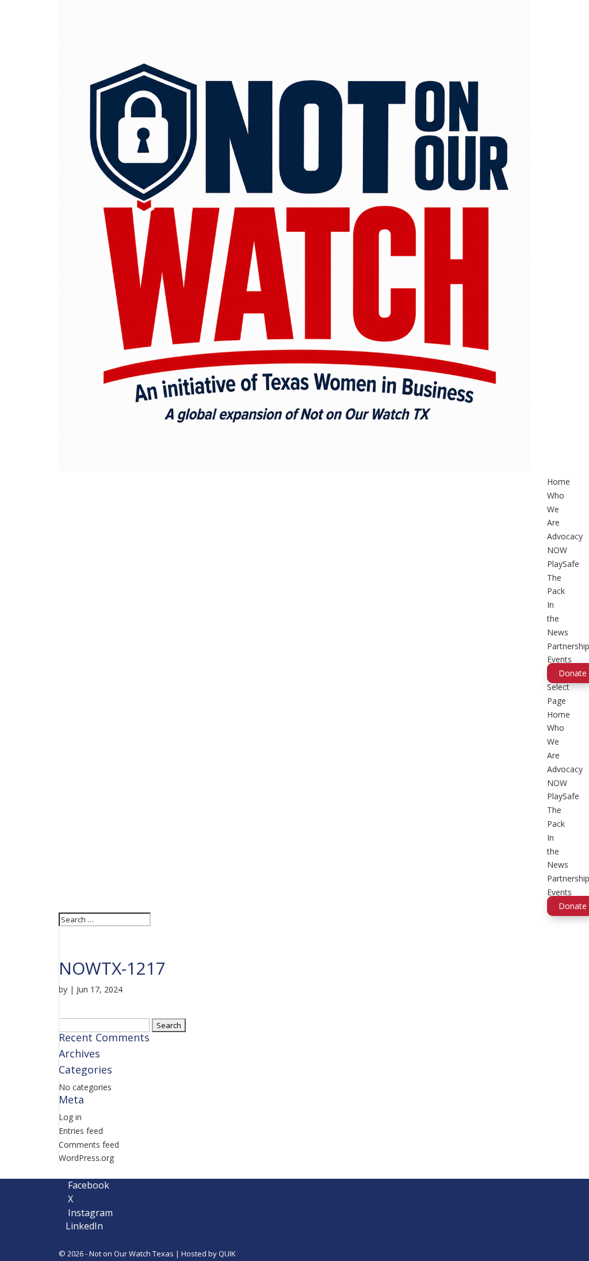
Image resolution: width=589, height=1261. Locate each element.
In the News (557, 618)
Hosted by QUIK (208, 1253)
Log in (70, 1116)
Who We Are (555, 509)
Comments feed (89, 1144)
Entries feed (81, 1130)
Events (559, 659)
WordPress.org (86, 1157)
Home (558, 481)
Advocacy (565, 536)
